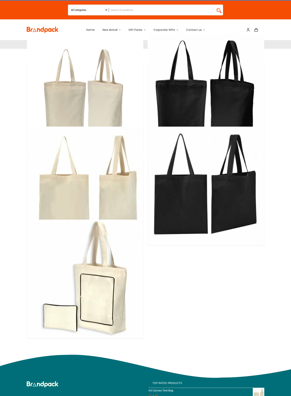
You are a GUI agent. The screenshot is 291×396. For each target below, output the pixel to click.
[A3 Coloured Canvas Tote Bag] (206, 91)
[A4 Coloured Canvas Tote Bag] (206, 185)
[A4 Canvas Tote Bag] (85, 185)
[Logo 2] (42, 28)
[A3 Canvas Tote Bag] (85, 91)
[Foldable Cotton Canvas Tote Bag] (85, 278)
